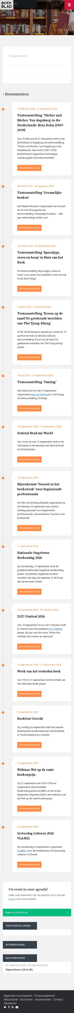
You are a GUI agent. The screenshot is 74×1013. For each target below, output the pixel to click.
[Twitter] (5, 1007)
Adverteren (10, 1003)
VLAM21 (22, 850)
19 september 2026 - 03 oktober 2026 (37, 609)
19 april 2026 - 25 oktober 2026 (34, 306)
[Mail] (17, 1007)
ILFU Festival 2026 (31, 616)
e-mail (12, 899)
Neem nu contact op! (16, 912)
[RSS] (13, 1007)
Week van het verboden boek (39, 671)
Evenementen (17, 94)
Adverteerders (43, 999)
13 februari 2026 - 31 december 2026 (37, 108)
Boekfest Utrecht (30, 718)
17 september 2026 (27, 546)
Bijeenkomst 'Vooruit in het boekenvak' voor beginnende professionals (39, 489)
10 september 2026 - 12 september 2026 (39, 426)
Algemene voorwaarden (18, 995)
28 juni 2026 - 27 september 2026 (35, 375)
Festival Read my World (35, 433)
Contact (58, 999)
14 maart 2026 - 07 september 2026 (36, 245)
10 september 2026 (27, 477)
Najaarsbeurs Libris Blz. (19, 969)
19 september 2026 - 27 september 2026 (39, 664)
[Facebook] (9, 1007)
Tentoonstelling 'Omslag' (37, 382)
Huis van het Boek (40, 394)
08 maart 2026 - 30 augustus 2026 (35, 186)
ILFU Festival (55, 628)
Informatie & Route (29, 167)
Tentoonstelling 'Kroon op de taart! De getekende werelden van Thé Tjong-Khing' (40, 318)
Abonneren (26, 999)
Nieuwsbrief (11, 999)
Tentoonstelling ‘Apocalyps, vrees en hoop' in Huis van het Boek (40, 257)
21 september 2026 (27, 763)
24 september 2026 (27, 826)
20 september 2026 (27, 712)
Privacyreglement (44, 995)
